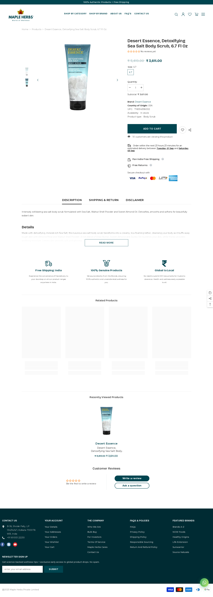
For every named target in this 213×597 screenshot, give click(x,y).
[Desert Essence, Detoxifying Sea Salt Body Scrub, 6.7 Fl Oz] (106, 420)
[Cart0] (196, 14)
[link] (182, 129)
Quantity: (132, 82)
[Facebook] (2, 544)
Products (36, 29)
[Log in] (183, 14)
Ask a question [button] (132, 485)
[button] (37, 77)
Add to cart (152, 128)
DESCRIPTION (72, 200)
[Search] (176, 14)
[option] (77, 77)
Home (25, 29)
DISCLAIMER (135, 200)
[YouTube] (15, 544)
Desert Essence (143, 101)
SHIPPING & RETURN (104, 200)
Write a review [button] (131, 478)
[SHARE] (188, 130)
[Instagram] (9, 544)
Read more (106, 242)
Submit (53, 569)
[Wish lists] (190, 14)
